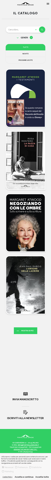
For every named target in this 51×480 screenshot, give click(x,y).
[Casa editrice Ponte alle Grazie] (25, 3)
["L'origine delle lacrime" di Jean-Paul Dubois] (25, 285)
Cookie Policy (7, 477)
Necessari (9, 467)
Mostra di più (27, 331)
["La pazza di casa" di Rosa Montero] (25, 160)
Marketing (9, 471)
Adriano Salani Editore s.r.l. (25, 449)
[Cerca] (42, 30)
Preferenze (23, 467)
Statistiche (36, 467)
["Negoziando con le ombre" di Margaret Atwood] (25, 223)
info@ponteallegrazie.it (28, 445)
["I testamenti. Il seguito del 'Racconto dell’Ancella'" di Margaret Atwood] (25, 98)
